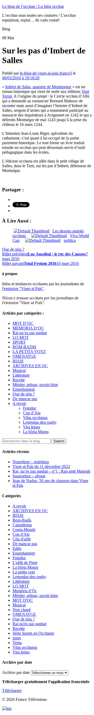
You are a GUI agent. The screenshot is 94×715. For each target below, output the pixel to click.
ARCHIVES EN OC (30, 366)
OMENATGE (24, 356)
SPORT (19, 342)
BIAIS (18, 361)
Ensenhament (24, 389)
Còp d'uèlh (22, 539)
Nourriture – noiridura (31, 462)
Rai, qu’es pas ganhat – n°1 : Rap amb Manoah (51, 471)
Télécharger (12, 690)
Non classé (22, 609)
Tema (17, 642)
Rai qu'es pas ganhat (29, 624)
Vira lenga (31, 427)
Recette (19, 380)
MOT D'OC (23, 600)
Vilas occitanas (35, 417)
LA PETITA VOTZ (29, 351)
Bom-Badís (22, 520)
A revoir (19, 403)
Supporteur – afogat (29, 476)
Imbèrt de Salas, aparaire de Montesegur (38, 87)
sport (17, 638)
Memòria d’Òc (25, 591)
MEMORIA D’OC (28, 328)
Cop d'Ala (21, 534)
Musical (19, 370)
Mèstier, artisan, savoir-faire (35, 384)
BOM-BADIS (24, 347)
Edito (17, 548)
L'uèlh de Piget (25, 562)
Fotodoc (30, 408)
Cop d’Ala (31, 413)
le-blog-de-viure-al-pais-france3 (46, 73)
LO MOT (21, 337)
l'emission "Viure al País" (23, 288)
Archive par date (16, 672)
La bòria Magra (36, 431)
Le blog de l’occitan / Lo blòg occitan (33, 6)
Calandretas (22, 525)
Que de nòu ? (13, 249)
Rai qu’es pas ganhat (30, 333)
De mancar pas (25, 398)
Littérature (21, 375)
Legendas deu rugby (40, 422)
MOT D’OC (23, 323)
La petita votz (24, 572)
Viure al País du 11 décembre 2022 (41, 466)
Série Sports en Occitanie (33, 633)
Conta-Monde (24, 529)
